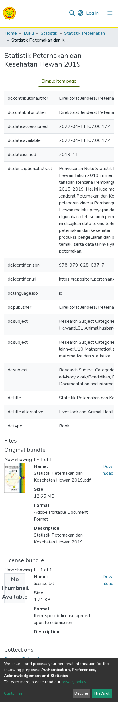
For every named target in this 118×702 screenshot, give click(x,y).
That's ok (101, 693)
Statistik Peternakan (84, 33)
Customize (13, 693)
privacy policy (74, 682)
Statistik (49, 33)
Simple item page (59, 81)
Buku (29, 33)
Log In (93, 13)
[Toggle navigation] (110, 13)
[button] (80, 13)
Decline (81, 693)
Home (11, 33)
